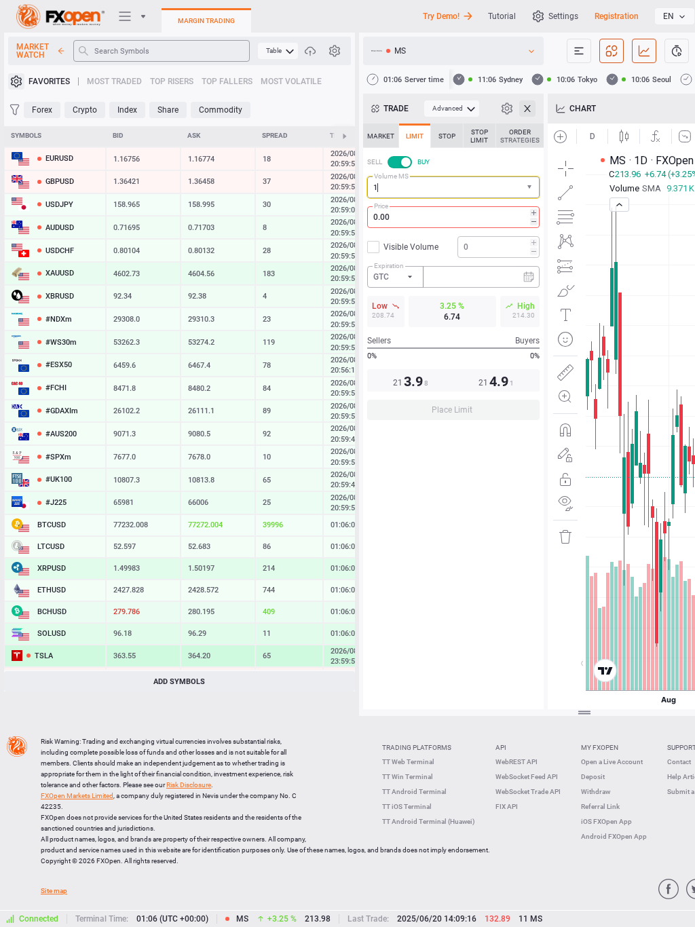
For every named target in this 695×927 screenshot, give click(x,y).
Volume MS (391, 176)
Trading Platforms (416, 747)
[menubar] (278, 51)
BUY (423, 162)
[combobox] (453, 187)
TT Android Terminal (414, 791)
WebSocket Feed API (526, 776)
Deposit (593, 776)
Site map (54, 890)
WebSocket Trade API (528, 791)
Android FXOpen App (614, 836)
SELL (374, 162)
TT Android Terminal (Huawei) (428, 821)
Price (381, 206)
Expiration (389, 265)
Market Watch (32, 51)
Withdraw (595, 791)
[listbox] (674, 16)
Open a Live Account (612, 761)
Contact (679, 761)
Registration (617, 16)
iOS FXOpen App (606, 821)
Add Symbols (179, 681)
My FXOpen (599, 747)
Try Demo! (441, 16)
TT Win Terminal (407, 776)
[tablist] (453, 276)
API (500, 747)
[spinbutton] (453, 217)
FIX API (506, 806)
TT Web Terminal (408, 761)
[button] (531, 187)
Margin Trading (206, 20)
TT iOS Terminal (407, 806)
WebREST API (516, 761)
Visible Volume (410, 247)
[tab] (380, 136)
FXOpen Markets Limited (77, 795)
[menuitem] (278, 51)
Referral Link (600, 806)
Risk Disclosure (188, 785)
